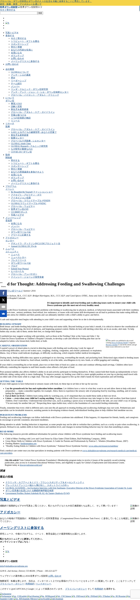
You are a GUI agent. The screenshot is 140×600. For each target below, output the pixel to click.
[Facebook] (3, 293)
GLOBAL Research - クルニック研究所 (29, 146)
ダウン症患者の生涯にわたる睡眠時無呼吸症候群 (29, 490)
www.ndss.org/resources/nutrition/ (103, 446)
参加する (9, 35)
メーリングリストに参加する (25, 61)
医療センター (17, 138)
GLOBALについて (20, 72)
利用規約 (30, 584)
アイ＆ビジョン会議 (21, 197)
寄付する (15, 160)
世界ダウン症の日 (19, 209)
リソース (15, 121)
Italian (108, 596)
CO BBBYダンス (19, 212)
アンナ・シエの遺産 (21, 75)
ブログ (14, 266)
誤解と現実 (16, 106)
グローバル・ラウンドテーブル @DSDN (30, 200)
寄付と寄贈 (16, 47)
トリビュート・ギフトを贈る (25, 41)
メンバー (15, 86)
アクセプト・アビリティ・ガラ (26, 195)
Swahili (46, 599)
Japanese (7, 594)
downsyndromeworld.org (31, 465)
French (82, 596)
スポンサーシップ (19, 44)
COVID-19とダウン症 (21, 152)
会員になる (16, 53)
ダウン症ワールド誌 (21, 232)
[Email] (3, 306)
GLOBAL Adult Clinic (21, 143)
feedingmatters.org (29, 443)
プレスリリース (18, 260)
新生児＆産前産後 (19, 109)
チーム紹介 (16, 83)
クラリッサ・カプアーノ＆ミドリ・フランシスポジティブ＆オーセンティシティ (44, 482)
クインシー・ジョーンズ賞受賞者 (27, 277)
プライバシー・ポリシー (12, 584)
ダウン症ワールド (14, 291)
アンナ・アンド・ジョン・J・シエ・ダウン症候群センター (40, 92)
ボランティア (17, 55)
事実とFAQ (16, 103)
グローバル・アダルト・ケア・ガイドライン (33, 112)
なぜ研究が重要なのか (22, 149)
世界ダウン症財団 (9, 7)
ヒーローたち (17, 271)
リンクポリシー (43, 584)
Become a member (112, 345)
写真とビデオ (12, 32)
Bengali (52, 596)
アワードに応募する (21, 235)
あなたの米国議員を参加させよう (27, 172)
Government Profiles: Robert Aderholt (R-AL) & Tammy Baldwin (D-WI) (37, 493)
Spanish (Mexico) (30, 599)
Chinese (68, 596)
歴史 (13, 78)
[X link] (7, 23)
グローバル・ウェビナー (23, 206)
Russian (122, 596)
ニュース (15, 254)
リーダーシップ (18, 81)
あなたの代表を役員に (22, 50)
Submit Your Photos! (20, 269)
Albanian (35, 596)
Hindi (95, 596)
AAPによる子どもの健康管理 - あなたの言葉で (34, 132)
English (23, 596)
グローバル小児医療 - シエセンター (28, 141)
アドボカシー (10, 512)
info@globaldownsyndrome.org (14, 566)
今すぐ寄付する (7, 10)
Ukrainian (59, 599)
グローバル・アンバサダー (24, 274)
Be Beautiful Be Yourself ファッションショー (32, 192)
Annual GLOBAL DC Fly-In (24, 246)
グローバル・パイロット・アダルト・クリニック (35, 95)
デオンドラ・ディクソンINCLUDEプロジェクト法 (35, 243)
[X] (3, 300)
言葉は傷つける (18, 115)
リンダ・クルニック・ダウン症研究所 (29, 89)
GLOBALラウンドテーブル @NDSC (28, 203)
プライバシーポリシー (76, 589)
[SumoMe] (3, 313)
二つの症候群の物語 (21, 118)
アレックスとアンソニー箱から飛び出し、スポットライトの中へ (37, 485)
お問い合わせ (17, 58)
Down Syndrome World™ (120, 343)
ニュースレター (18, 257)
